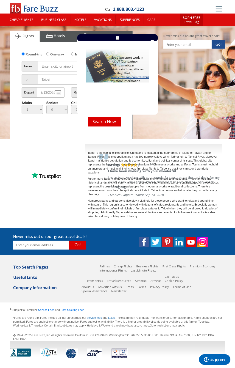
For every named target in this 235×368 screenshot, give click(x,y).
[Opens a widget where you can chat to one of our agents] (214, 360)
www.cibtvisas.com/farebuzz (131, 77)
